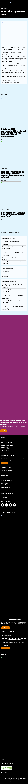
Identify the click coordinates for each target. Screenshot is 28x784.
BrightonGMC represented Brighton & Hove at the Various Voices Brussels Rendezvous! (13, 133)
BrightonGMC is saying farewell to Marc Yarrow (12, 261)
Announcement (5, 271)
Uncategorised (5, 276)
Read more (3, 139)
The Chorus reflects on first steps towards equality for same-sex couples (12, 174)
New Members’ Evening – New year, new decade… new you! (13, 214)
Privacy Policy (10, 470)
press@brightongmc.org (5, 497)
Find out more (6, 627)
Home (2, 8)
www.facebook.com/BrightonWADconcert (11, 82)
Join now (4, 463)
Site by (14, 781)
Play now (3, 430)
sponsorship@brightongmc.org (7, 493)
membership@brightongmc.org (7, 489)
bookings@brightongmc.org (6, 480)
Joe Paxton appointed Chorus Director (10, 257)
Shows (5, 8)
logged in (9, 232)
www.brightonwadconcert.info (8, 80)
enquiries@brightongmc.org (6, 484)
